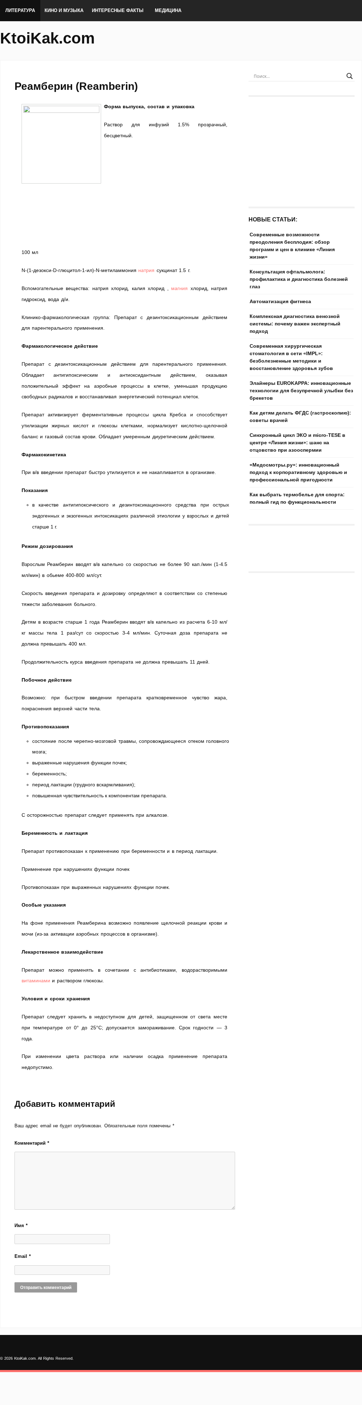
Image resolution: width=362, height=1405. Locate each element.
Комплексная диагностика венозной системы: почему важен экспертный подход (295, 323)
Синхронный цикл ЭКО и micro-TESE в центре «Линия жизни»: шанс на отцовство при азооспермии (297, 442)
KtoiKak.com (47, 38)
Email (22, 1256)
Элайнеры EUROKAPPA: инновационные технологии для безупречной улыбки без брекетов (301, 390)
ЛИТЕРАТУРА (20, 10)
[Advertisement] (124, 235)
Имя (21, 1225)
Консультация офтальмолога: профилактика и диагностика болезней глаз (299, 279)
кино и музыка (64, 10)
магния (179, 288)
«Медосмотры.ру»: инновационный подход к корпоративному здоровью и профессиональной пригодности (298, 472)
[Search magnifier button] (350, 76)
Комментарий (31, 1143)
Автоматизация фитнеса (280, 301)
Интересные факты (118, 10)
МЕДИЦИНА (168, 10)
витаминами (36, 980)
